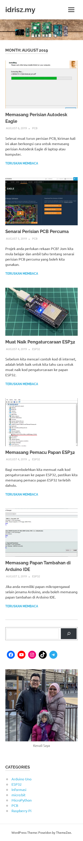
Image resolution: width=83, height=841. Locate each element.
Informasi (19, 789)
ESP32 (36, 349)
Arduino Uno (21, 779)
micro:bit (18, 795)
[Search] (69, 633)
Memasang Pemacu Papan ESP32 (40, 452)
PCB (34, 128)
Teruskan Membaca (21, 163)
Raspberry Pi (21, 810)
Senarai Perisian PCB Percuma (37, 231)
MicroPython (22, 800)
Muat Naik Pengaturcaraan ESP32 (40, 342)
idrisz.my (20, 10)
